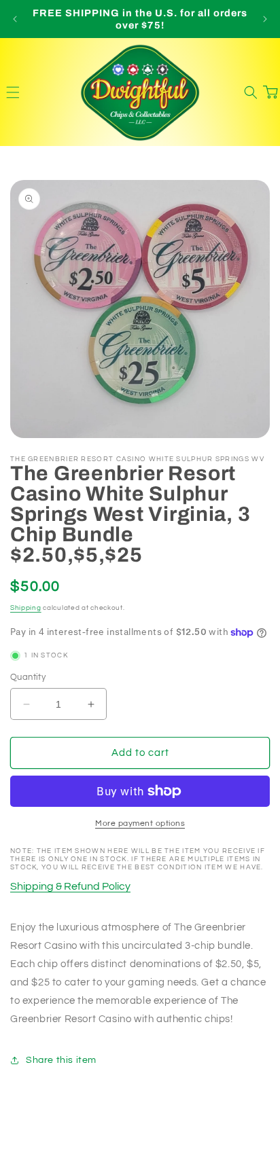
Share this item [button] (61, 1060)
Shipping (25, 607)
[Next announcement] (265, 19)
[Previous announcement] (15, 19)
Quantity (28, 677)
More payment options (140, 823)
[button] (12, 92)
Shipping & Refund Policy (70, 886)
